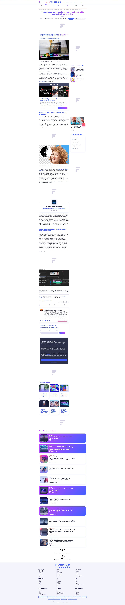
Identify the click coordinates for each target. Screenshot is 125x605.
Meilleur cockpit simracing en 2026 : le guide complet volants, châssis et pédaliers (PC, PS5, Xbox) (61, 542)
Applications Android (50, 9)
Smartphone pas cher (77, 144)
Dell (76, 572)
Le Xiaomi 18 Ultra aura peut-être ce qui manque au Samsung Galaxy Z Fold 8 (59, 479)
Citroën (40, 581)
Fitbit (40, 591)
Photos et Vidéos (44, 305)
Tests (68, 2)
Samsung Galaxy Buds (79, 584)
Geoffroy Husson (47, 309)
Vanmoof (77, 595)
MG (39, 583)
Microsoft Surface (79, 575)
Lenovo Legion (59, 572)
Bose (76, 580)
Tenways (77, 594)
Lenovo (77, 573)
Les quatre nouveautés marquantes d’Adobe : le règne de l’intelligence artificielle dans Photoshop (54, 411)
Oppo (40, 574)
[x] (40, 320)
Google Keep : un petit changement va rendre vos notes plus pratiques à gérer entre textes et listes (80, 80)
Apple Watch (41, 590)
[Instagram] (57, 567)
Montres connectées (42, 588)
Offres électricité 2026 (77, 149)
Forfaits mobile (75, 142)
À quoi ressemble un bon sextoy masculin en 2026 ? (61, 468)
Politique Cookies (65, 601)
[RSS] (61, 567)
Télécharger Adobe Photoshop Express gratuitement (54, 208)
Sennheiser (77, 585)
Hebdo (51, 330)
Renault (40, 585)
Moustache (77, 592)
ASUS (58, 570)
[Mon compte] (46, 2)
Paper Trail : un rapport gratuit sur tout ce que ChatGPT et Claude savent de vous (44, 395)
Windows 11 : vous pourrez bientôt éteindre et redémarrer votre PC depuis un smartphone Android (80, 69)
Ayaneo (58, 571)
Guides (71, 2)
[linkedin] (45, 320)
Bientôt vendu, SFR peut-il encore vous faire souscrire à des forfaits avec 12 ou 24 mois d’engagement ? (61, 510)
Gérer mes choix (54, 362)
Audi (39, 579)
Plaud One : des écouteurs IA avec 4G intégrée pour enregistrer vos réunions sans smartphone (62, 520)
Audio (76, 578)
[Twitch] (65, 567)
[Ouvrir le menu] (39, 2)
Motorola (40, 573)
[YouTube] (63, 567)
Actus (64, 2)
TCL (58, 585)
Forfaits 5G (75, 139)
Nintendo (58, 574)
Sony (58, 584)
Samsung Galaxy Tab (60, 593)
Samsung (59, 583)
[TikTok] (67, 567)
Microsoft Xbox (59, 573)
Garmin (40, 592)
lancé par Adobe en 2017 (47, 79)
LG (57, 580)
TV (57, 578)
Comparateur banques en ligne (54, 598)
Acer (76, 570)
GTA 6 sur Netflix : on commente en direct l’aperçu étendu (60, 437)
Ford (40, 582)
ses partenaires (48, 354)
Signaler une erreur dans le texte (45, 300)
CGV (82, 601)
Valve (58, 576)
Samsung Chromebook (80, 576)
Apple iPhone (41, 570)
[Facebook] (59, 567)
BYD (39, 580)
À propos (53, 601)
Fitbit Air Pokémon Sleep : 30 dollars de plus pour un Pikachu (61, 500)
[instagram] (42, 320)
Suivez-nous (71, 18)
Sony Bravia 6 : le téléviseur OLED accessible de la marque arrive (62, 489)
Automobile (40, 578)
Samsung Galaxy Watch (43, 594)
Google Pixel (41, 571)
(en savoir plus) (61, 350)
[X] (55, 567)
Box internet (75, 148)
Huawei (40, 572)
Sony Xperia (41, 575)
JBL (76, 582)
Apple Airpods (78, 579)
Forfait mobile (83, 2)
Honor (77, 574)
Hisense (58, 579)
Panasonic (59, 581)
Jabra (76, 581)
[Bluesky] (69, 567)
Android (44, 9)
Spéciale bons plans (61, 330)
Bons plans (76, 2)
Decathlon (77, 590)
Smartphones (60, 305)
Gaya (76, 591)
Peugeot (40, 584)
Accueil (40, 9)
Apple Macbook (78, 571)
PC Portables (78, 569)
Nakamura (77, 593)
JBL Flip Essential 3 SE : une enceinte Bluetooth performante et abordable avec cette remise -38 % (62, 531)
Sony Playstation (60, 575)
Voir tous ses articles (62, 320)
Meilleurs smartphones (77, 141)
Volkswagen (41, 586)
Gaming (58, 569)
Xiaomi (40, 576)
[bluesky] (47, 320)
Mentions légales (46, 601)
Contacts (58, 601)
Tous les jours (44, 330)
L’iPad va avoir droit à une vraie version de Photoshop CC (64, 395)
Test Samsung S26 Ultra (72, 598)
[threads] (49, 320)
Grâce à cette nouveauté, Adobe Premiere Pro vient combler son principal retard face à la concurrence (64, 411)
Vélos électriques (79, 588)
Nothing (77, 583)
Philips (58, 582)
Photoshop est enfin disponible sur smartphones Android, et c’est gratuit (54, 395)
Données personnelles (75, 601)
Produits (52, 305)
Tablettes (58, 588)
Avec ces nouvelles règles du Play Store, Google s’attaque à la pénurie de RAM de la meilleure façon (79, 75)
